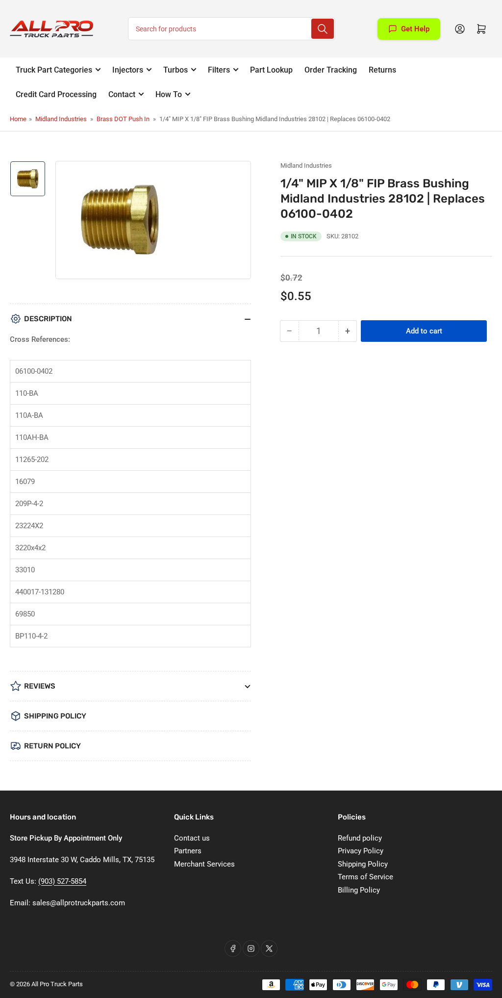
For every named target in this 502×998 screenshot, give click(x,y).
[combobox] (231, 28)
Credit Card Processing (56, 94)
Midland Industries (61, 119)
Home (18, 119)
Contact (121, 94)
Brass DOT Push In (123, 119)
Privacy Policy (360, 850)
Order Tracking (330, 70)
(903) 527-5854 (62, 881)
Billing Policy (359, 890)
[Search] (322, 28)
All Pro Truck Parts (57, 984)
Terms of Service (365, 876)
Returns (382, 70)
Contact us (192, 838)
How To (168, 94)
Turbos (175, 70)
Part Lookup (271, 70)
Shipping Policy (363, 864)
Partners (187, 850)
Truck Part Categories (54, 70)
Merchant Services (204, 864)
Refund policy (360, 838)
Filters (219, 70)
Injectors (127, 70)
